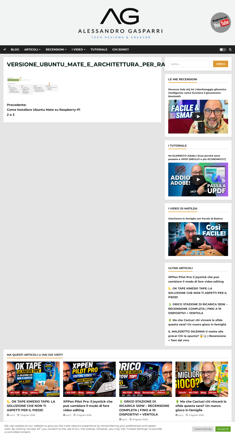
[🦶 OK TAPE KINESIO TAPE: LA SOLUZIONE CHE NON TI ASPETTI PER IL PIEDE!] (33, 379)
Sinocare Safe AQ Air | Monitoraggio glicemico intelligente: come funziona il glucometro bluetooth (197, 93)
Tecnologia (148, 392)
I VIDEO (77, 49)
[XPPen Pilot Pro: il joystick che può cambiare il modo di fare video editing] (89, 379)
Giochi (182, 392)
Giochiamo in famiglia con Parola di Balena (195, 218)
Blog (24, 392)
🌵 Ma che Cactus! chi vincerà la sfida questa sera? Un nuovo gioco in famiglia (200, 406)
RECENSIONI (55, 49)
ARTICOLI (31, 49)
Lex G (12, 415)
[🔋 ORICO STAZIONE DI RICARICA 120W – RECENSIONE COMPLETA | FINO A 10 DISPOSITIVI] (145, 379)
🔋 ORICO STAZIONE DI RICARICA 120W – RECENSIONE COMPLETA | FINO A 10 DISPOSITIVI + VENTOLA (198, 309)
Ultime (34, 392)
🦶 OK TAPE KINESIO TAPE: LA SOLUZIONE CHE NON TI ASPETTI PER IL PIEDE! (197, 293)
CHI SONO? (120, 49)
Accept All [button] (223, 429)
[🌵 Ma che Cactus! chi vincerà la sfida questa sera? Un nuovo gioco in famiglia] (201, 379)
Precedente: (43, 110)
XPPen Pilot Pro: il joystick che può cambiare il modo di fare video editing (88, 406)
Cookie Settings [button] (203, 429)
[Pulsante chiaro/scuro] (223, 49)
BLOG (15, 49)
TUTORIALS (99, 49)
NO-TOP (14, 392)
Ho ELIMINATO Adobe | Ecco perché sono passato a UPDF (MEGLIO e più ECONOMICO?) (197, 157)
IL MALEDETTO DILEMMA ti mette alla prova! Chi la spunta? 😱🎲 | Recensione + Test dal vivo (197, 336)
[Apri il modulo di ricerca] (230, 49)
